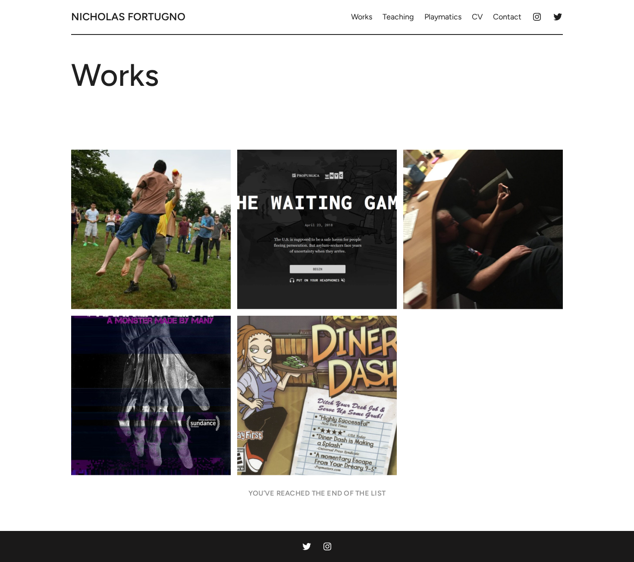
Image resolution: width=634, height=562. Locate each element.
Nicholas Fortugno (128, 16)
